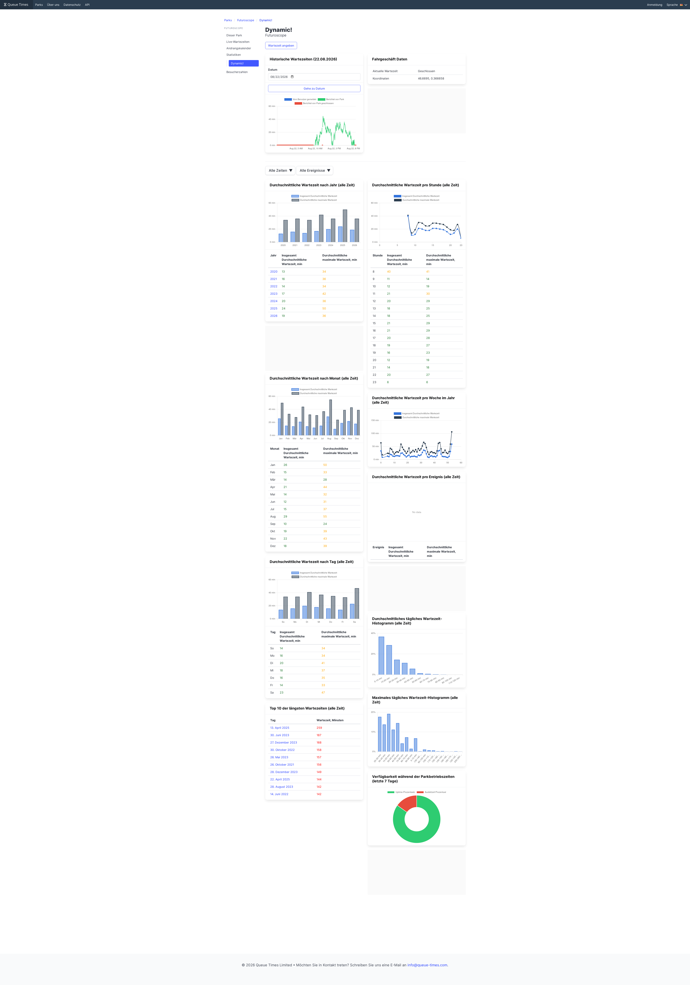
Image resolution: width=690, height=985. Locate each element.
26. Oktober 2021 (282, 764)
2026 (273, 316)
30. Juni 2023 (279, 735)
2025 (273, 308)
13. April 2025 (279, 727)
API (87, 4)
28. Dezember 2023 (284, 772)
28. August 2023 (281, 786)
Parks (39, 4)
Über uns (53, 4)
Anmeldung (654, 4)
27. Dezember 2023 (283, 742)
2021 (273, 279)
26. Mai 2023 (279, 757)
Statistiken (233, 54)
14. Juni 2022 (279, 794)
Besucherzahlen (237, 72)
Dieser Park (234, 35)
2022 (273, 286)
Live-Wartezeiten (237, 42)
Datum (272, 69)
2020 (273, 271)
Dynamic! (237, 63)
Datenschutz (72, 4)
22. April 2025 (280, 779)
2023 (273, 293)
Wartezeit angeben (281, 45)
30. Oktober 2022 (282, 750)
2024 (273, 301)
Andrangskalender (238, 48)
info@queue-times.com (427, 965)
